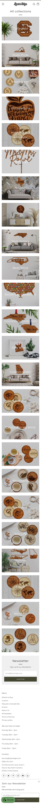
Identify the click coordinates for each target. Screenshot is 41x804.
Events (4, 707)
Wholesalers (7, 714)
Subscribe (21, 679)
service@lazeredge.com (11, 758)
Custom (5, 701)
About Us (5, 710)
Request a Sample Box (11, 704)
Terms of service (8, 717)
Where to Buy (7, 697)
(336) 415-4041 (7, 762)
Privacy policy (7, 720)
